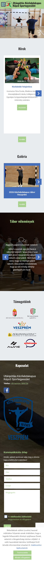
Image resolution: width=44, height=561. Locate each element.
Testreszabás (22, 553)
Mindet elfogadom (22, 557)
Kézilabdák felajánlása (22, 87)
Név (10, 465)
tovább (22, 139)
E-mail (11, 486)
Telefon (12, 479)
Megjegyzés (10, 492)
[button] (39, 93)
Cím (7, 472)
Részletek (22, 107)
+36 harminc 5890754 (19, 383)
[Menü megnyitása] (3, 4)
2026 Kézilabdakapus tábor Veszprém (22, 193)
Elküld (7, 527)
